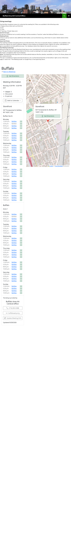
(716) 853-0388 (14, 308)
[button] (48, 120)
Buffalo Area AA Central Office (14, 16)
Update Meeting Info (14, 318)
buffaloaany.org (14, 313)
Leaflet (51, 166)
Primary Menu (69, 16)
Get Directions (14, 76)
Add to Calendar (13, 100)
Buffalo (14, 121)
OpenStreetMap (59, 166)
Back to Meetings (9, 72)
